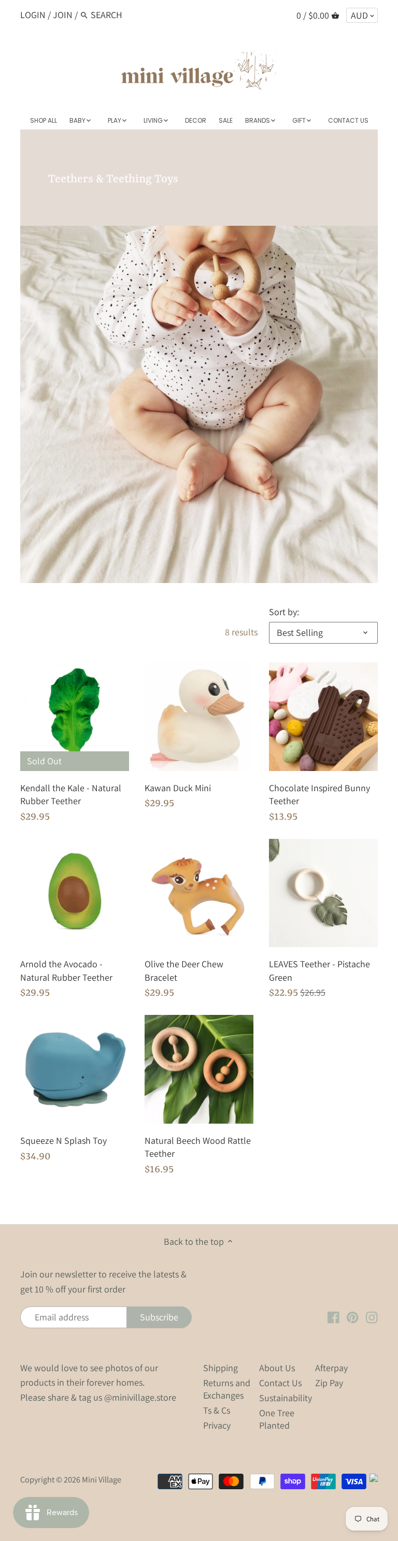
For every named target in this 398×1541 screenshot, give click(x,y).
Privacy (217, 1425)
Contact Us (280, 1383)
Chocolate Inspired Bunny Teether (319, 794)
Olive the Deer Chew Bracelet (184, 970)
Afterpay (331, 1368)
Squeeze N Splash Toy (63, 1140)
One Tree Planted (276, 1419)
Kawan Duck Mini (178, 788)
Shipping (220, 1368)
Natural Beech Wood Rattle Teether (198, 1147)
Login (33, 15)
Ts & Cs (216, 1410)
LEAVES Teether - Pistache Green (319, 970)
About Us (277, 1368)
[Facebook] (333, 1317)
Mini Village (101, 1479)
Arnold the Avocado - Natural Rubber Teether (66, 970)
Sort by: (284, 612)
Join (63, 15)
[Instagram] (372, 1317)
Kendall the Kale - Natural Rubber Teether (70, 794)
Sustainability (285, 1398)
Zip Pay (329, 1383)
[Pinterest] (353, 1317)
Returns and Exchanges (226, 1389)
